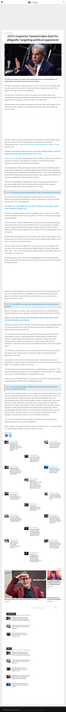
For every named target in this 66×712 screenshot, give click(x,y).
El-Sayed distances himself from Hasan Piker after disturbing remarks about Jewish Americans (55, 519)
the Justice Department (40, 86)
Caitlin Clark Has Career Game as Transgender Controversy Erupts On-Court (15, 544)
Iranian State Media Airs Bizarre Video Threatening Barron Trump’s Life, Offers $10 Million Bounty (35, 532)
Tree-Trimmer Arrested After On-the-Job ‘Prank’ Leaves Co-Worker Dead (15, 497)
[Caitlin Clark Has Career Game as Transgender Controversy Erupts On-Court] (7, 541)
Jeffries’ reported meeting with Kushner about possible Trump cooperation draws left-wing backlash (55, 544)
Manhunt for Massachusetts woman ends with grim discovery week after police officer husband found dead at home (35, 484)
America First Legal (11, 158)
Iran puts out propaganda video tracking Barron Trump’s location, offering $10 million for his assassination (35, 558)
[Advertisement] (33, 17)
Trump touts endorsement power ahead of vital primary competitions (35, 508)
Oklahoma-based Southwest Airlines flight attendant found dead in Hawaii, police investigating (15, 471)
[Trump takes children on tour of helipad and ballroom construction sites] (46, 494)
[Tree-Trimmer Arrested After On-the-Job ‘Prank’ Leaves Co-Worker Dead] (7, 494)
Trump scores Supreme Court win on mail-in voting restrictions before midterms (55, 445)
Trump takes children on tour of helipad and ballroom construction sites (55, 497)
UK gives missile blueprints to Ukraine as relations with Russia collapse (55, 470)
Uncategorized (9, 33)
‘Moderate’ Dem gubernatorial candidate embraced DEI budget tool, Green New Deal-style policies (16, 447)
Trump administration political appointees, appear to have (38, 144)
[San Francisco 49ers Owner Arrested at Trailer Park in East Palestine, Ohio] (26, 456)
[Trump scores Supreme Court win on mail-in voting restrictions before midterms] (46, 442)
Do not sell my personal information (36, 710)
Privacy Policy (23, 710)
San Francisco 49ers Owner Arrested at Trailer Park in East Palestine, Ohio (35, 459)
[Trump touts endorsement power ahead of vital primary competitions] (26, 505)
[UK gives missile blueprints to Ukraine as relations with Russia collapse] (46, 467)
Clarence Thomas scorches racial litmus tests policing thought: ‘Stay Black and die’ (16, 519)
